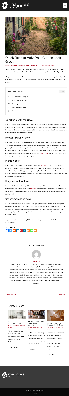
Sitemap (29, 393)
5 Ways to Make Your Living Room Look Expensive (36, 323)
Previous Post (11, 294)
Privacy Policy (37, 393)
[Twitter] (10, 230)
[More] (35, 230)
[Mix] (28, 230)
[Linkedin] (17, 230)
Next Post (63, 294)
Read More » (14, 347)
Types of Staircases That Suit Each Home (55, 324)
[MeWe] (24, 230)
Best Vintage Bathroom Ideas (14, 322)
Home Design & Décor (12, 65)
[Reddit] (14, 230)
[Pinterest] (21, 230)
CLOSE (62, 91)
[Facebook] (7, 230)
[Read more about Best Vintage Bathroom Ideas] (17, 314)
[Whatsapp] (31, 230)
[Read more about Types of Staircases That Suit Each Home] (55, 315)
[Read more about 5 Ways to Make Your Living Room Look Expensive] (36, 314)
